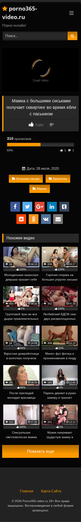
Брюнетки (60, 178)
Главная (26, 491)
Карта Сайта (51, 491)
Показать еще (40, 451)
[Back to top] (67, 509)
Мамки (41, 188)
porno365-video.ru (19, 13)
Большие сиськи (27, 178)
